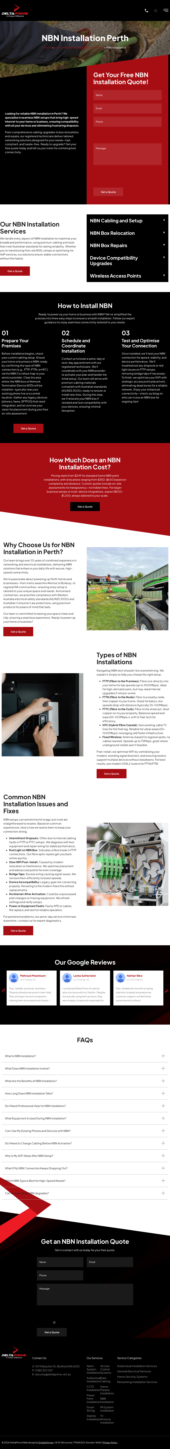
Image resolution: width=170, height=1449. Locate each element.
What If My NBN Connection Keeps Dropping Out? (36, 1168)
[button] (155, 10)
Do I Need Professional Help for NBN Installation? (35, 1106)
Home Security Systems (132, 1376)
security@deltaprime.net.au (53, 1374)
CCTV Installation (93, 1388)
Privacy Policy (110, 1442)
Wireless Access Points (115, 276)
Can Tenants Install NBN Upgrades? (27, 1193)
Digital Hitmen (46, 1442)
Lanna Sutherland (84, 975)
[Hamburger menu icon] (165, 10)
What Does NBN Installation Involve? (27, 1068)
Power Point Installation (93, 1399)
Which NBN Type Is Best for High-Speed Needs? (35, 1180)
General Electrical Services (134, 1371)
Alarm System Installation (93, 1369)
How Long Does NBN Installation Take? (29, 1093)
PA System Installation (107, 1409)
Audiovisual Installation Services (137, 1366)
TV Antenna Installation (107, 1419)
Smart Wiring (91, 1409)
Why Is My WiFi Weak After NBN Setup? (29, 1155)
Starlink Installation (93, 1417)
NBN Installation (107, 1400)
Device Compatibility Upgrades (114, 260)
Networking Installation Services (137, 1382)
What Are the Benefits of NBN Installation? (31, 1081)
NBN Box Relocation (112, 233)
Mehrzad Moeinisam (33, 975)
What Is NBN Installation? (20, 1056)
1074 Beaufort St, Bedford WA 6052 (57, 1366)
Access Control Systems (105, 1369)
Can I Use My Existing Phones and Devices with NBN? (38, 1131)
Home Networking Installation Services (78, 47)
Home (48, 47)
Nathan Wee (134, 975)
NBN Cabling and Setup (116, 220)
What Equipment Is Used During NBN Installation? (35, 1118)
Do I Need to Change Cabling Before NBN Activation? (38, 1143)
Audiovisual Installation (93, 1379)
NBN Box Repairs (108, 245)
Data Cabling (105, 1379)
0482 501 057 (44, 1370)
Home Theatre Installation (107, 1390)
